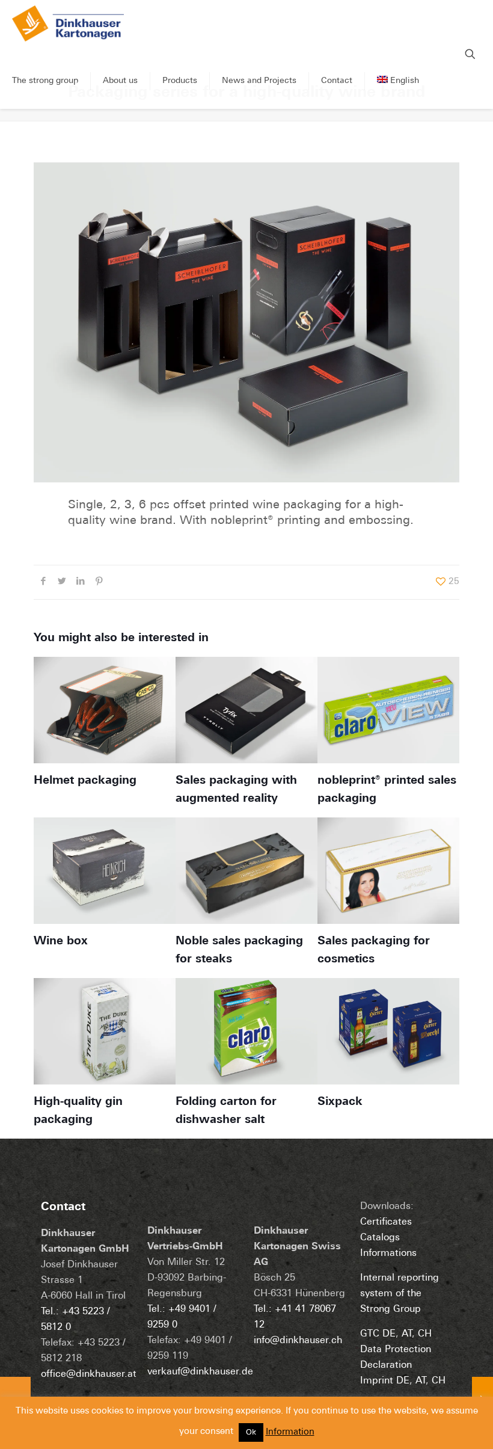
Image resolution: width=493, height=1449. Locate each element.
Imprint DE (384, 1381)
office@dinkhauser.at (88, 1374)
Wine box (61, 941)
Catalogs (380, 1238)
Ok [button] (251, 1432)
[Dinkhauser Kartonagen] (68, 27)
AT (407, 1334)
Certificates (386, 1222)
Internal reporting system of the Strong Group (399, 1293)
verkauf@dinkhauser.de (200, 1372)
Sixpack (340, 1102)
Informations (388, 1253)
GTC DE (378, 1334)
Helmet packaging (85, 781)
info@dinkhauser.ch (298, 1341)
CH (425, 1334)
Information (290, 1432)
